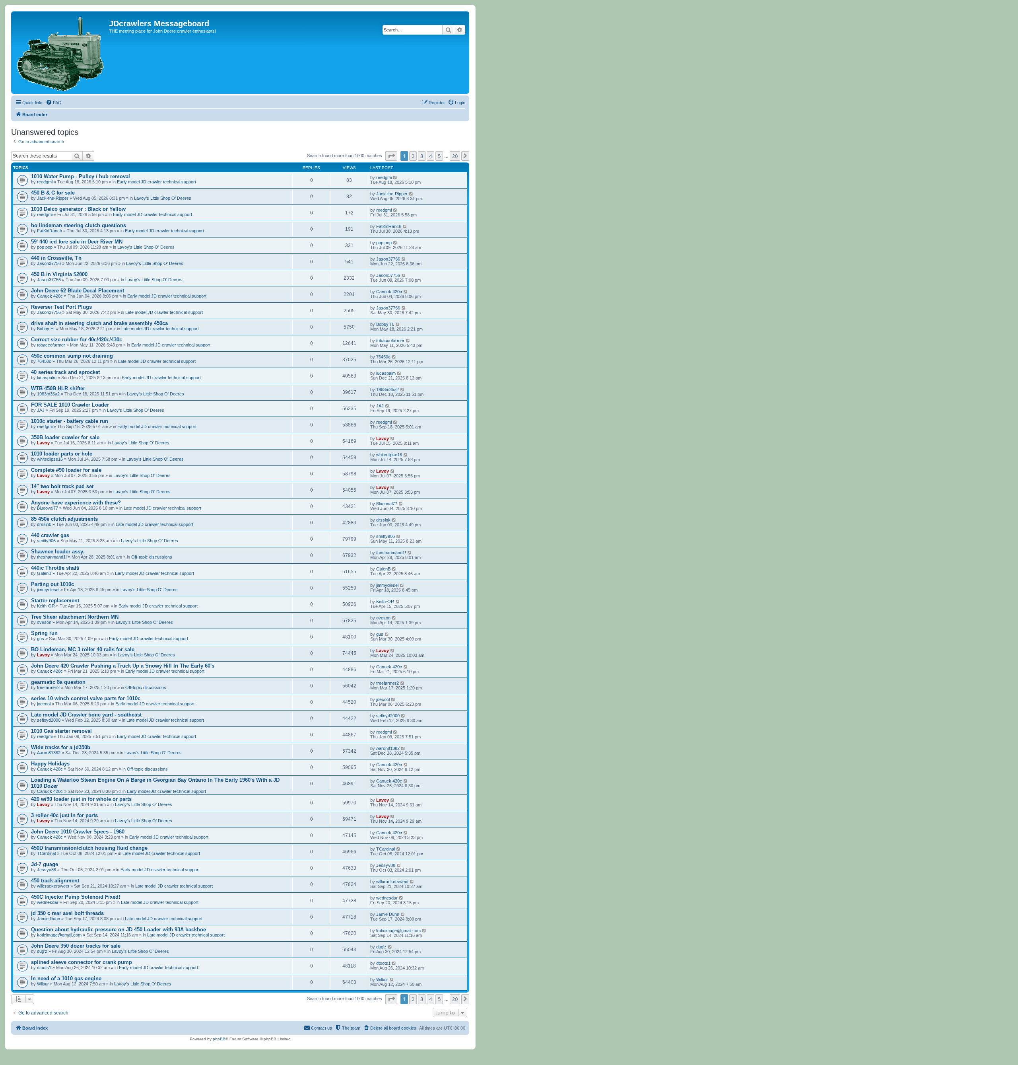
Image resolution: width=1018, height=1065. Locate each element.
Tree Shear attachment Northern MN (75, 617)
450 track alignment (55, 881)
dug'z (42, 951)
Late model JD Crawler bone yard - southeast (86, 715)
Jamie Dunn (48, 918)
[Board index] (61, 52)
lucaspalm (46, 377)
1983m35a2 (48, 393)
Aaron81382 (48, 752)
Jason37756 (49, 263)
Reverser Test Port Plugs (61, 307)
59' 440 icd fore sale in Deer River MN (76, 242)
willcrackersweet (53, 886)
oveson (44, 622)
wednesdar (47, 902)
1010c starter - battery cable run (69, 421)
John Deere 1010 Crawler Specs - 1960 (77, 832)
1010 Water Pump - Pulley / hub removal (80, 176)
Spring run (44, 633)
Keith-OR (46, 606)
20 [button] (455, 156)
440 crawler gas (50, 535)
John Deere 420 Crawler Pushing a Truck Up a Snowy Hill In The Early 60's (122, 666)
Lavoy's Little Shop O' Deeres (162, 198)
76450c (44, 361)
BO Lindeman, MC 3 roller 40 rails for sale (82, 649)
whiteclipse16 (50, 459)
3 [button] (421, 156)
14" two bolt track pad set (62, 486)
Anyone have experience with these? (76, 503)
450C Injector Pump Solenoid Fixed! (75, 897)
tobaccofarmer (51, 345)
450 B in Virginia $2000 (59, 274)
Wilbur (43, 983)
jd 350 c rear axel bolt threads (67, 913)
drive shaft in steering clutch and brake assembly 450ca (99, 323)
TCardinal (46, 853)
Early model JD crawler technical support (156, 181)
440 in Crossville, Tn (56, 258)
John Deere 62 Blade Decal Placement (77, 291)
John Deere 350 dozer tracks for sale (75, 946)
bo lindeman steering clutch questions (78, 225)
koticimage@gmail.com (59, 935)
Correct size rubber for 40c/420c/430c (76, 340)
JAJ (41, 410)
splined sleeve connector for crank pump (81, 962)
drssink (44, 524)
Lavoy (43, 442)
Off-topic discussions (151, 557)
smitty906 (46, 540)
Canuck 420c (50, 296)
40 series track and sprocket (65, 372)
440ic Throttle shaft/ (55, 568)
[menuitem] (54, 102)
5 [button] (439, 156)
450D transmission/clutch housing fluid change (89, 848)
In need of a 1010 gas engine (66, 978)
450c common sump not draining (72, 356)
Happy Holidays (50, 764)
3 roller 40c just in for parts (64, 815)
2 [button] (413, 156)
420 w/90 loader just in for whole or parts (81, 799)
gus (40, 638)
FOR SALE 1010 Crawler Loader (70, 405)
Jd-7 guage (44, 864)
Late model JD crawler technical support (164, 312)
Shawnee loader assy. (57, 552)
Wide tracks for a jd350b (60, 747)
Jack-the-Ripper (52, 198)
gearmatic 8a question (58, 682)
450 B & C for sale (53, 193)
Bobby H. (46, 328)
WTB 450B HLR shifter (58, 388)
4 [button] (430, 156)
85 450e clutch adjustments (64, 519)
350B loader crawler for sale (65, 437)
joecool (44, 703)
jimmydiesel (48, 589)
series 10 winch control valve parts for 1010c (85, 698)
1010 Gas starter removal (61, 731)
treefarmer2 (48, 687)
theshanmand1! (52, 557)
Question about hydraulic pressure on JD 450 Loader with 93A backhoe (118, 930)
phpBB (219, 1039)
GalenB (44, 573)
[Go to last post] (395, 177)
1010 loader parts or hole (61, 454)
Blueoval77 (47, 508)
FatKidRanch (49, 230)
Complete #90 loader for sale (66, 470)
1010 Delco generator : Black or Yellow (78, 209)
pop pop (44, 247)
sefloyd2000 (48, 720)
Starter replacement (55, 601)
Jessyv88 (46, 869)
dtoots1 (44, 967)
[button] (391, 156)
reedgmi (44, 181)
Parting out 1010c (52, 584)
